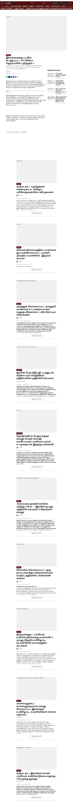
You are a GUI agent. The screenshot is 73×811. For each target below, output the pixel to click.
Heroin (18, 132)
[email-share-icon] (16, 77)
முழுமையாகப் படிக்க (36, 213)
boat (13, 132)
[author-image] (17, 195)
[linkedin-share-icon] (13, 77)
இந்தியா (32, 6)
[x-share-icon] (9, 77)
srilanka (8, 132)
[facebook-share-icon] (11, 77)
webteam (8, 72)
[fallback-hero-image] (51, 75)
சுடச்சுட (7, 6)
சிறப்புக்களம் (14, 6)
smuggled (24, 132)
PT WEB (20, 195)
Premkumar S (19, 717)
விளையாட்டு (39, 6)
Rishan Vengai (22, 381)
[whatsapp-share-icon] (7, 77)
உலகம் (63, 6)
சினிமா (47, 6)
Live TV (44, 3)
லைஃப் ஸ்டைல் (55, 6)
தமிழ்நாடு (25, 6)
